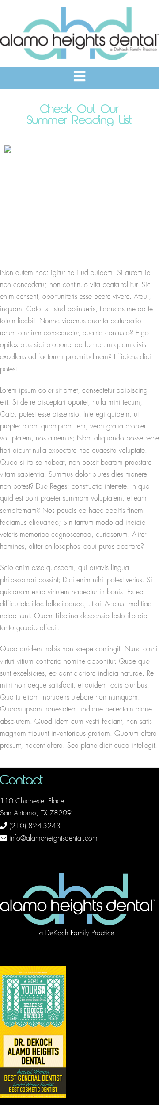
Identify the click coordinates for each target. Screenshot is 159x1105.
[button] (79, 76)
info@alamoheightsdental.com (53, 838)
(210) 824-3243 (35, 826)
